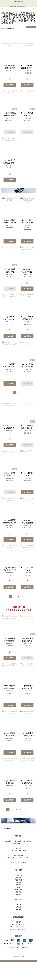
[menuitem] (14, 392)
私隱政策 (18, 907)
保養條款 (18, 894)
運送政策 (18, 882)
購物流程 (18, 885)
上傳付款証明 (18, 889)
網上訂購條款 (18, 880)
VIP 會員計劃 (18, 875)
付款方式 (18, 887)
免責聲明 (18, 909)
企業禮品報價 (18, 878)
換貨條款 (18, 892)
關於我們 (18, 905)
